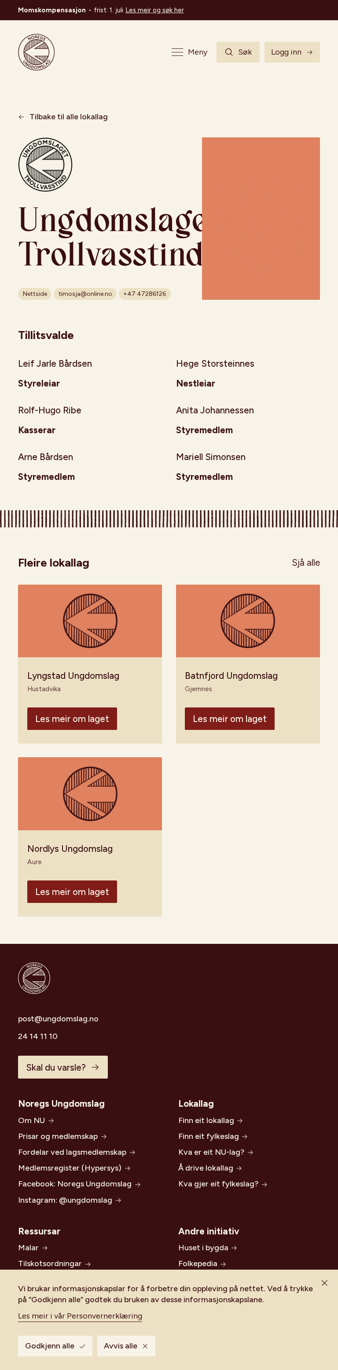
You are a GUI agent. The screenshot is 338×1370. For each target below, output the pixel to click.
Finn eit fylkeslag (208, 1136)
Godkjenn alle (49, 1346)
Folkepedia (197, 1263)
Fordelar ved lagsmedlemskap (72, 1152)
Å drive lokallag (205, 1168)
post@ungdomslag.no (58, 1019)
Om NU (31, 1120)
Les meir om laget (72, 718)
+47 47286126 (144, 294)
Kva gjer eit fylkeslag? (218, 1184)
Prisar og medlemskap (58, 1136)
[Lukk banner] (324, 1283)
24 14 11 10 (38, 1036)
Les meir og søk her (154, 10)
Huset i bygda (203, 1247)
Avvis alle (120, 1346)
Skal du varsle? (56, 1067)
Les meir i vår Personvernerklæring (80, 1316)
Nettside (35, 294)
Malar (28, 1247)
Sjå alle (306, 562)
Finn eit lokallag (206, 1120)
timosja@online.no (85, 294)
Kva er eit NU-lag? (211, 1152)
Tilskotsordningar (50, 1263)
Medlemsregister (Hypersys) (69, 1168)
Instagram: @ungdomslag (65, 1200)
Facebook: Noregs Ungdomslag (75, 1184)
